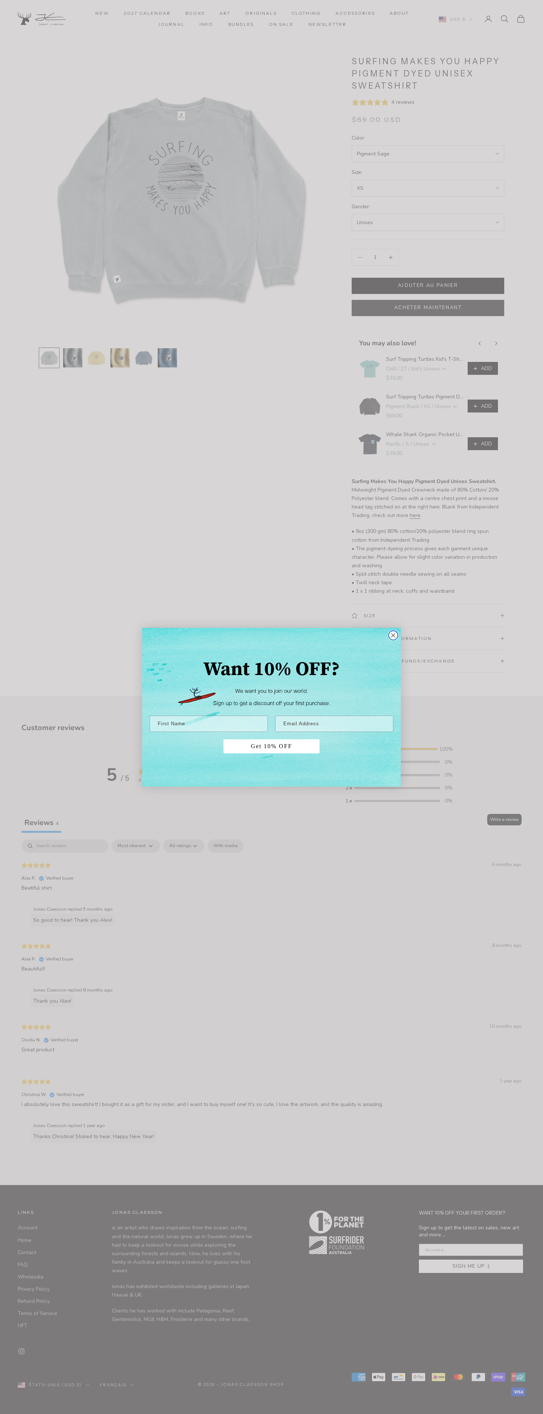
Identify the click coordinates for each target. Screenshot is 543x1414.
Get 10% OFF (271, 746)
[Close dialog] (393, 635)
